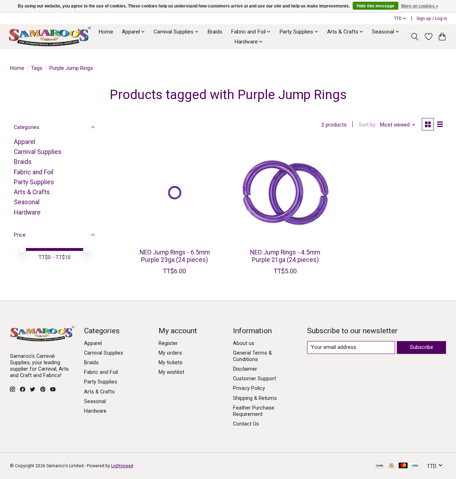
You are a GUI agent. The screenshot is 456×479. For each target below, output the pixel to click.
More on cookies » (419, 6)
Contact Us (246, 424)
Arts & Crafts (32, 192)
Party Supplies (34, 182)
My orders (170, 353)
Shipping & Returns (255, 398)
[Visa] (415, 466)
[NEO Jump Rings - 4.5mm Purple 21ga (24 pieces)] (285, 192)
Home (105, 32)
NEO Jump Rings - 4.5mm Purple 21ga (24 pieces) (285, 256)
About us (243, 343)
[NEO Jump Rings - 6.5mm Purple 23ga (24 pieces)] (174, 192)
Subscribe (421, 347)
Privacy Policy (249, 388)
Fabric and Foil (33, 172)
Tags (36, 68)
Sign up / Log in (431, 18)
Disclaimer (245, 369)
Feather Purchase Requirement (253, 411)
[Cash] (391, 466)
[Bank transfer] (379, 466)
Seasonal (27, 202)
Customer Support (254, 378)
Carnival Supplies (38, 151)
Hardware (27, 212)
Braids (214, 32)
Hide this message (375, 6)
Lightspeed (122, 465)
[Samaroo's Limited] (50, 36)
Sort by (367, 125)
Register (168, 343)
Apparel (24, 141)
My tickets (170, 362)
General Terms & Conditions (252, 356)
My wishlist (171, 372)
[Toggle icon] (414, 36)
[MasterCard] (403, 466)
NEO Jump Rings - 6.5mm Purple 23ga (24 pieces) (175, 256)
